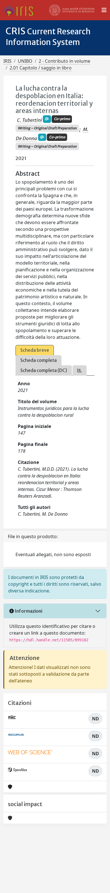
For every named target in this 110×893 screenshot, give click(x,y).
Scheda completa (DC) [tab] (43, 370)
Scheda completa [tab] (38, 360)
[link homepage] (20, 10)
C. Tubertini (29, 120)
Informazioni (28, 611)
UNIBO (25, 61)
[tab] (79, 370)
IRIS (7, 61)
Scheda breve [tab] (34, 350)
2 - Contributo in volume (64, 61)
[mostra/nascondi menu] (104, 10)
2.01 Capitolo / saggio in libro (41, 68)
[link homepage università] (72, 10)
